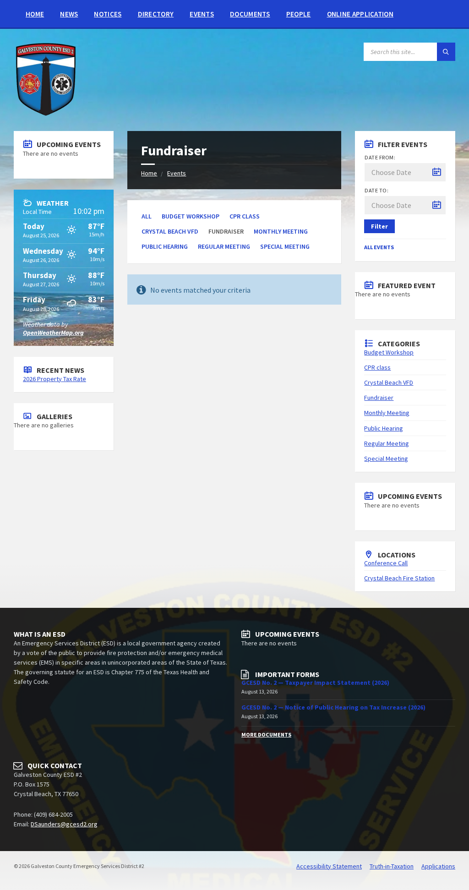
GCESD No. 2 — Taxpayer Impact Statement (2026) (315, 682)
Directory (156, 14)
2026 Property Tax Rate (54, 379)
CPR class (244, 216)
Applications (438, 866)
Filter (379, 226)
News (69, 14)
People (298, 14)
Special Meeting (285, 246)
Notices (107, 14)
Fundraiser (378, 397)
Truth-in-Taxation (392, 866)
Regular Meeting (224, 246)
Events (202, 14)
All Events (379, 247)
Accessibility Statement (329, 866)
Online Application (360, 14)
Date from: (380, 157)
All (147, 216)
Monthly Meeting (281, 231)
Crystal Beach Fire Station (399, 578)
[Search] (446, 52)
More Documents (266, 734)
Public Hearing (165, 246)
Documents (250, 14)
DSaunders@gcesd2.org (64, 824)
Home (35, 14)
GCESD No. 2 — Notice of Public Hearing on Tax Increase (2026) (333, 707)
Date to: (376, 190)
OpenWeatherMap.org (53, 332)
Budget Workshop (190, 216)
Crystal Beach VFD (170, 231)
